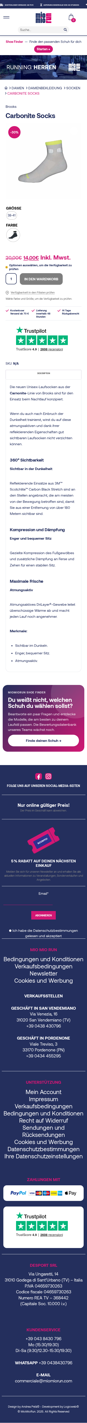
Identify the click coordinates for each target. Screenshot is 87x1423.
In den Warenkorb (41, 279)
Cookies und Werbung (43, 980)
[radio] (11, 215)
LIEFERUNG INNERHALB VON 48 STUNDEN (55, 5)
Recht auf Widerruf (43, 1120)
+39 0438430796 (55, 1362)
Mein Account (43, 1091)
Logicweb (70, 1406)
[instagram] (48, 776)
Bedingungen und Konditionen (43, 958)
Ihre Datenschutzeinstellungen (43, 1156)
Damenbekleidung (45, 88)
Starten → (43, 49)
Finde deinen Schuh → (43, 740)
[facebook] (38, 776)
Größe (13, 208)
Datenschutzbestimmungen (55, 930)
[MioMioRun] (43, 17)
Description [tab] (43, 373)
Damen (18, 88)
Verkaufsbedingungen (43, 966)
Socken (73, 88)
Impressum (43, 1098)
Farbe (12, 225)
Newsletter (44, 973)
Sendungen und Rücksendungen (43, 1131)
